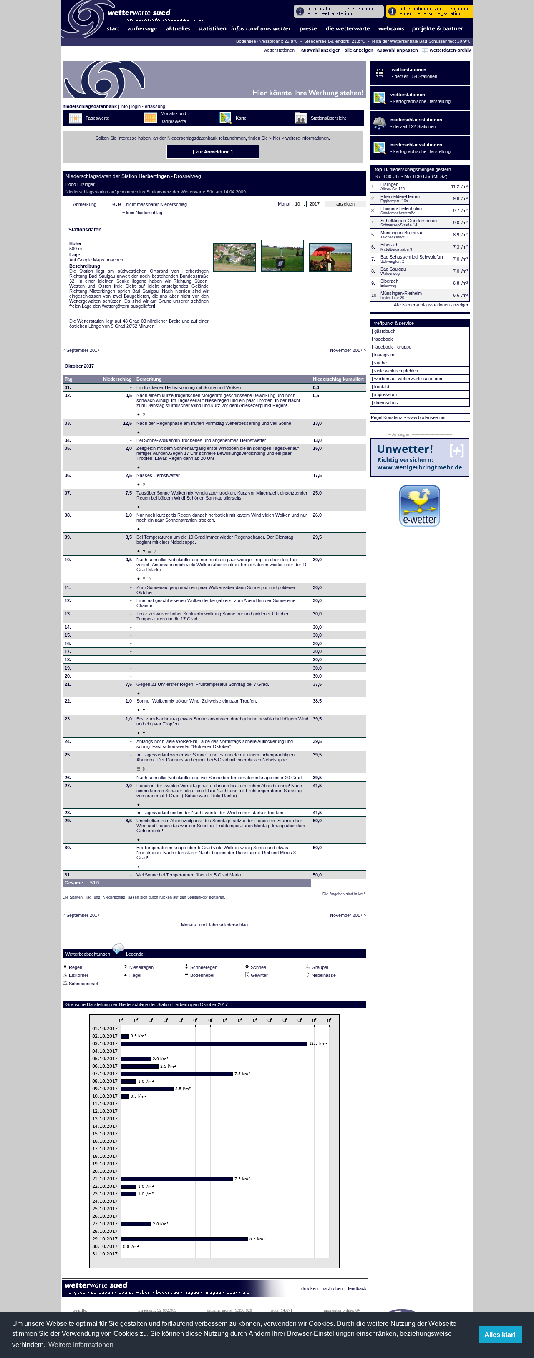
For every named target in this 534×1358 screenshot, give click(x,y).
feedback (357, 1288)
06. (68, 475)
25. (68, 754)
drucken (309, 1288)
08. (68, 514)
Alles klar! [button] (500, 1334)
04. (68, 440)
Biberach (389, 244)
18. (68, 659)
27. (68, 785)
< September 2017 (81, 350)
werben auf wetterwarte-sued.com (408, 378)
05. (68, 448)
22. (68, 700)
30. (68, 847)
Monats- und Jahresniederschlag (214, 924)
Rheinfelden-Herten (400, 196)
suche (380, 362)
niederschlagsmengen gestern (420, 169)
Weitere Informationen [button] (80, 1344)
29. (68, 820)
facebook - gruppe (392, 346)
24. (68, 741)
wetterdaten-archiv (449, 50)
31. (68, 874)
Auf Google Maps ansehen (96, 259)
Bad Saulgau (393, 268)
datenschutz (386, 402)
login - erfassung (148, 106)
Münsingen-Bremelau (401, 232)
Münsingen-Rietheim (401, 293)
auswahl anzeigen (321, 50)
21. (68, 684)
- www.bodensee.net (425, 417)
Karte (241, 117)
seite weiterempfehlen (396, 370)
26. (68, 777)
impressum (385, 394)
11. (68, 587)
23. (68, 718)
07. (68, 492)
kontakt (381, 386)
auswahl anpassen (397, 50)
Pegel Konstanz (387, 417)
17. (68, 651)
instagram (384, 354)
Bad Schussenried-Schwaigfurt (411, 256)
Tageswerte (97, 117)
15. (68, 635)
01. (68, 387)
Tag (69, 379)
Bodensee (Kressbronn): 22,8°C (267, 41)
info (124, 106)
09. (68, 537)
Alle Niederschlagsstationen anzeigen (431, 304)
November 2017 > (348, 350)
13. (68, 613)
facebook (383, 338)
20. (68, 675)
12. (68, 600)
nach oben (332, 1288)
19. (68, 667)
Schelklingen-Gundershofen (408, 220)
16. (68, 643)
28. (68, 812)
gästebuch (384, 331)
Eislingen (389, 184)
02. (68, 395)
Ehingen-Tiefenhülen (401, 208)
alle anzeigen (359, 50)
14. (68, 627)
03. (68, 423)
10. (68, 559)
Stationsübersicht (328, 117)
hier (276, 138)
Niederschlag (117, 379)
